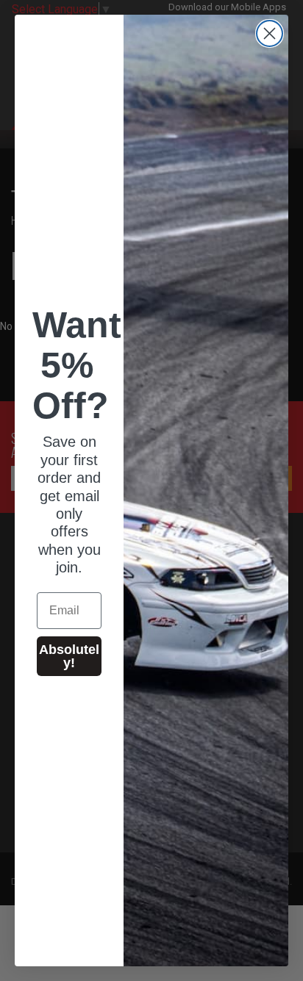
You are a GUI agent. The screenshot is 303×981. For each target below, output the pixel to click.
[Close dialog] (269, 33)
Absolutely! (69, 656)
